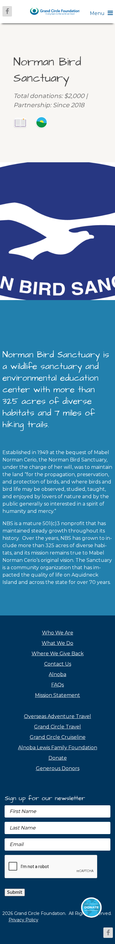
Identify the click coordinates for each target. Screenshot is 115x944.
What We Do (57, 643)
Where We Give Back (58, 653)
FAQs (57, 685)
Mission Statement (57, 695)
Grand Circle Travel (57, 727)
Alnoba (57, 674)
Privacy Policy (23, 920)
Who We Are (57, 633)
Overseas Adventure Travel (57, 716)
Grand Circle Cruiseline (58, 737)
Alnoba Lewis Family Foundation (57, 747)
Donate (57, 758)
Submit (14, 892)
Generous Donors (57, 768)
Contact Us (57, 664)
